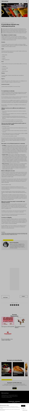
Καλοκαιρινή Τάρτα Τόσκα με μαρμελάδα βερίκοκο (18, 373)
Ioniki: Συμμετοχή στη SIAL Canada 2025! (7, 326)
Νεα (1, 325)
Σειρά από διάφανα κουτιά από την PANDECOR (20, 327)
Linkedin (16, 305)
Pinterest (14, 305)
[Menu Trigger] (26, 1)
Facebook (10, 305)
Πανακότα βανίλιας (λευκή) (5, 374)
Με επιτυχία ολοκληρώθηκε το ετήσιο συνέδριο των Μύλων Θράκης (7, 340)
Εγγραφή (14, 388)
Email (18, 305)
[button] (2, 369)
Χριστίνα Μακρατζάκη (14, 242)
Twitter (12, 305)
